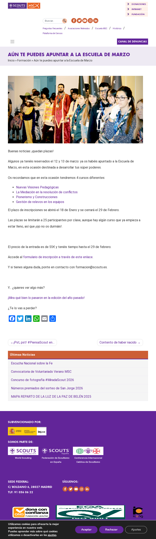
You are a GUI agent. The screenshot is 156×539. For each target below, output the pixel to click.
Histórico (117, 28)
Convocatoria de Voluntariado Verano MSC (41, 372)
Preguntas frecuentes (52, 28)
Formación (24, 60)
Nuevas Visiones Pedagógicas (37, 187)
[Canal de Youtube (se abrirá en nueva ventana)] (84, 20)
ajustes (52, 535)
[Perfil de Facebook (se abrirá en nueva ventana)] (73, 20)
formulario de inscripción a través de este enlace (58, 257)
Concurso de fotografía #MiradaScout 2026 (42, 380)
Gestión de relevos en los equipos (40, 202)
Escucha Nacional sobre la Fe (32, 363)
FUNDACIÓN (138, 14)
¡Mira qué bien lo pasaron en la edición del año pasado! (46, 298)
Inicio (11, 60)
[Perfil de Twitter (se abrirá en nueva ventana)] (79, 20)
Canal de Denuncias (132, 41)
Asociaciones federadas (79, 28)
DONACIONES (139, 4)
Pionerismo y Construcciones (36, 197)
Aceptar (86, 529)
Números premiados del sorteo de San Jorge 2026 (47, 388)
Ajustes (136, 529)
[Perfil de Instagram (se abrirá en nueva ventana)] (90, 20)
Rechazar (111, 529)
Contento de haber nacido (118, 342)
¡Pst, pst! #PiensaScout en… (34, 342)
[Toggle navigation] (12, 42)
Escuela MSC (101, 28)
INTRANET (136, 9)
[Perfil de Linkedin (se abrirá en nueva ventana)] (95, 20)
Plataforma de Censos (53, 33)
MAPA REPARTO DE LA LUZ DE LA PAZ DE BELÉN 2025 (51, 396)
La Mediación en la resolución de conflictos (47, 192)
